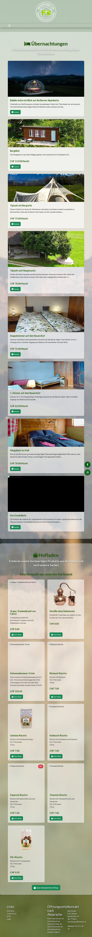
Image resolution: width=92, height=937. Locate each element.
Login (9, 919)
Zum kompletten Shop (47, 887)
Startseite (10, 911)
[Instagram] (87, 472)
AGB (9, 916)
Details (16, 112)
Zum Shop (18, 634)
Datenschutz (12, 914)
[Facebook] (87, 464)
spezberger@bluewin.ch (77, 922)
